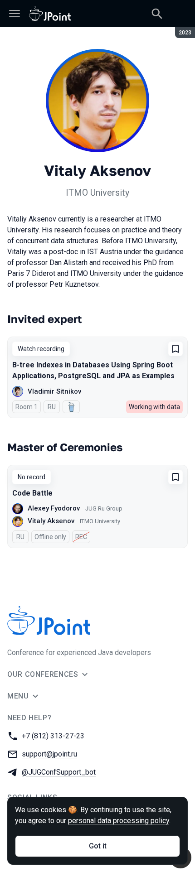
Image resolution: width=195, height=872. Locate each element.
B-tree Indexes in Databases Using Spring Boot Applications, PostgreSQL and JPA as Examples (93, 370)
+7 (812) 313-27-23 (53, 736)
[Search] (157, 14)
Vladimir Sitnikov (54, 391)
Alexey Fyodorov (54, 508)
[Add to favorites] (175, 349)
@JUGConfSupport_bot (59, 772)
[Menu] (14, 14)
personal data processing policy (118, 820)
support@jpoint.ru (49, 754)
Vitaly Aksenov (51, 521)
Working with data (154, 406)
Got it (98, 846)
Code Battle (32, 493)
